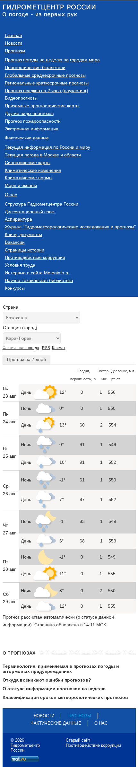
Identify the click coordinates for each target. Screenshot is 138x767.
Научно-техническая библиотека (39, 280)
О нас (11, 194)
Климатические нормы (28, 177)
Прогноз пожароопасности (33, 121)
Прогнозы (15, 50)
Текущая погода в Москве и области (43, 154)
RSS (46, 348)
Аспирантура (18, 219)
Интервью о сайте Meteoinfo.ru (37, 272)
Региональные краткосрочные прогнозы (47, 82)
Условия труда (20, 265)
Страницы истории (24, 249)
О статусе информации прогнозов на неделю (54, 688)
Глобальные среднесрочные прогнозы (45, 75)
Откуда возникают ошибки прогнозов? (47, 680)
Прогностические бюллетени (35, 67)
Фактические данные (27, 137)
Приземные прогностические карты (42, 105)
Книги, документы (23, 234)
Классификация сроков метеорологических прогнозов (65, 697)
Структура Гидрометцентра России (41, 204)
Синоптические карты (27, 162)
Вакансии (15, 242)
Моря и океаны (21, 185)
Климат (58, 348)
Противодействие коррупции (35, 257)
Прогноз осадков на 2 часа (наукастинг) (46, 90)
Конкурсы (15, 288)
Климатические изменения (33, 170)
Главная (13, 35)
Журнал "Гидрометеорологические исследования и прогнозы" (70, 226)
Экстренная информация (31, 128)
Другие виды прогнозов (29, 113)
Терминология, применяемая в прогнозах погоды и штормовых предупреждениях (61, 669)
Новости (13, 43)
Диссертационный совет (30, 211)
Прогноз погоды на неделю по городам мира (52, 59)
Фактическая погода (21, 348)
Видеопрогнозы (21, 98)
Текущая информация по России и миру (47, 147)
